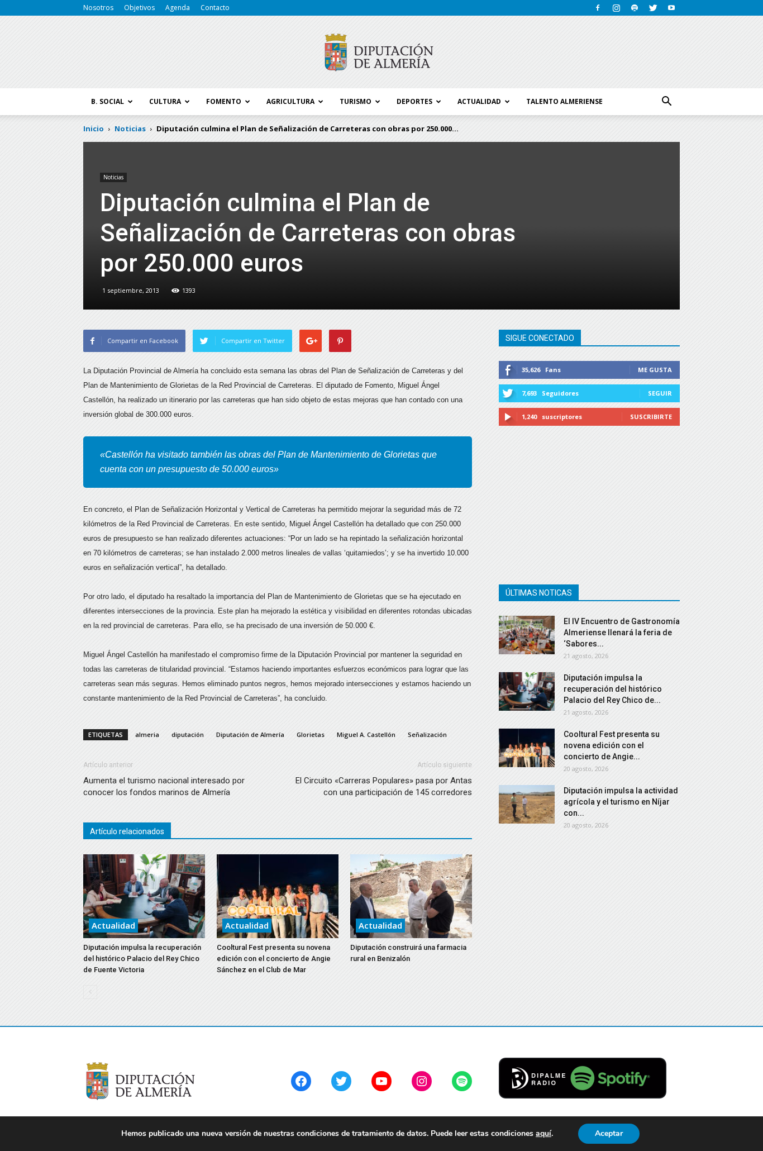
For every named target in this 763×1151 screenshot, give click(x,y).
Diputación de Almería (250, 734)
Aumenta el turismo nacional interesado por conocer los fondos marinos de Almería (164, 786)
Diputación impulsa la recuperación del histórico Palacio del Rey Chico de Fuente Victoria (142, 958)
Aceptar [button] (609, 1133)
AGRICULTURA (290, 101)
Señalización (427, 734)
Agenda (177, 7)
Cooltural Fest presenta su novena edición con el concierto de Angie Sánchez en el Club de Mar (274, 958)
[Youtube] (671, 8)
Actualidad (113, 925)
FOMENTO (223, 101)
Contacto (215, 7)
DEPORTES (414, 101)
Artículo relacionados (127, 831)
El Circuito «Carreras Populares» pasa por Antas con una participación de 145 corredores (383, 786)
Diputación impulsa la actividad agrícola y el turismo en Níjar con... (621, 801)
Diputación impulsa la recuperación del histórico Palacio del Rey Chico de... (613, 689)
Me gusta (655, 369)
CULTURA (165, 101)
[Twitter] (653, 8)
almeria (147, 734)
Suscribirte (651, 416)
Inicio (93, 128)
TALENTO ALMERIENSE (564, 101)
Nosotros (98, 7)
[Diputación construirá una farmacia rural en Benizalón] (411, 896)
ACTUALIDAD (479, 101)
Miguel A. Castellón (366, 734)
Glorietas (311, 734)
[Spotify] (634, 8)
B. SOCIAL (107, 101)
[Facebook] (597, 8)
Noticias (113, 177)
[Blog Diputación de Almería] (381, 52)
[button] (666, 101)
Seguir (660, 393)
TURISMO (355, 101)
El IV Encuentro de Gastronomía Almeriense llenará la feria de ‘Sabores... (622, 632)
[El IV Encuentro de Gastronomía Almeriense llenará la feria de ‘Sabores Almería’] (527, 635)
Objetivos (139, 7)
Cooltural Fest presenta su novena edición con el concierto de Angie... (612, 745)
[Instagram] (616, 8)
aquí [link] (543, 1133)
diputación (187, 734)
